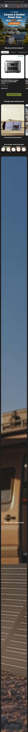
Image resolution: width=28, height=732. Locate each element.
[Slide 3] (14, 43)
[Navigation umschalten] (2, 5)
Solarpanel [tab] (13, 52)
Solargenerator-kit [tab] (22, 52)
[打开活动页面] (14, 27)
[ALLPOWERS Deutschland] (6, 5)
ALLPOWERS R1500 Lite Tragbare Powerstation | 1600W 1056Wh (9, 80)
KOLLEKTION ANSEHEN (14, 94)
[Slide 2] (13, 43)
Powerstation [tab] (5, 52)
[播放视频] (3, 149)
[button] (21, 5)
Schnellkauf (4, 88)
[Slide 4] (15, 43)
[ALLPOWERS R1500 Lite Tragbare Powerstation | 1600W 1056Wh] (12, 66)
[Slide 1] (12, 43)
